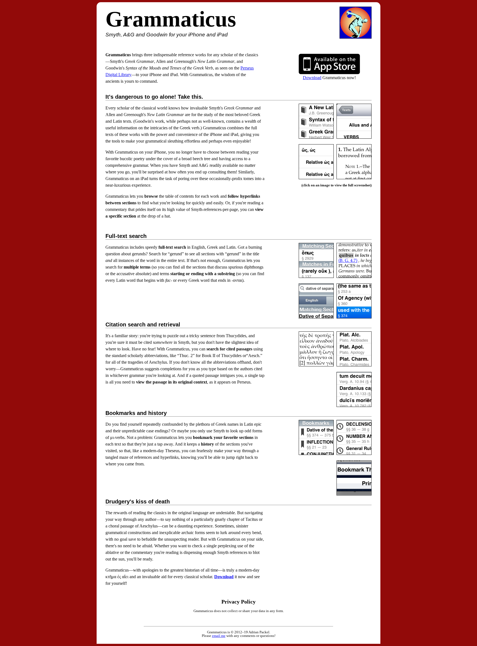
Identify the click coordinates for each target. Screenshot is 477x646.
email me (219, 636)
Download (312, 77)
